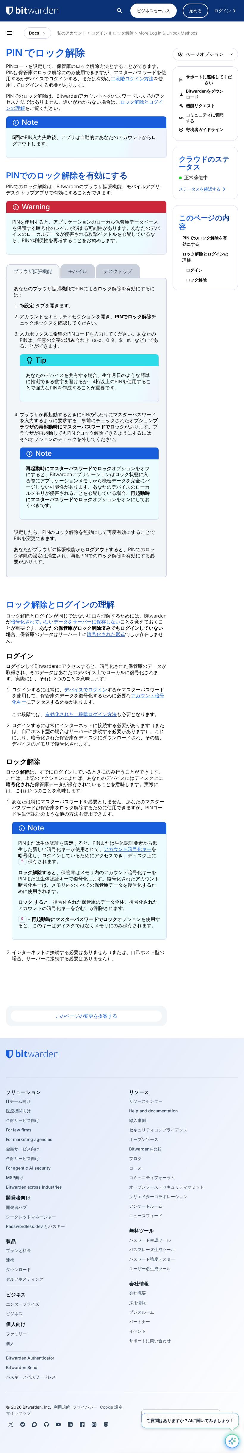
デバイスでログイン (85, 690)
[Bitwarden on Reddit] (22, 1424)
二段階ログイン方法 (132, 79)
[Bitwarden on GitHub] (46, 1424)
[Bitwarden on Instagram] (94, 1424)
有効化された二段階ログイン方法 (81, 714)
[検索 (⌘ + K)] (120, 10)
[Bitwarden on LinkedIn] (70, 1424)
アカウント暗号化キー (127, 849)
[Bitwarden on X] (10, 1424)
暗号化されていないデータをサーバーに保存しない (65, 622)
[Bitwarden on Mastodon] (106, 1424)
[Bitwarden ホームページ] (44, 11)
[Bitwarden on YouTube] (58, 1424)
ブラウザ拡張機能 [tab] (33, 271)
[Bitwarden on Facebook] (82, 1424)
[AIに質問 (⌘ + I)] (232, 1441)
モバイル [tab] (77, 271)
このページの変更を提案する (86, 1016)
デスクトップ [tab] (118, 271)
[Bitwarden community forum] (34, 1424)
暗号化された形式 (106, 634)
